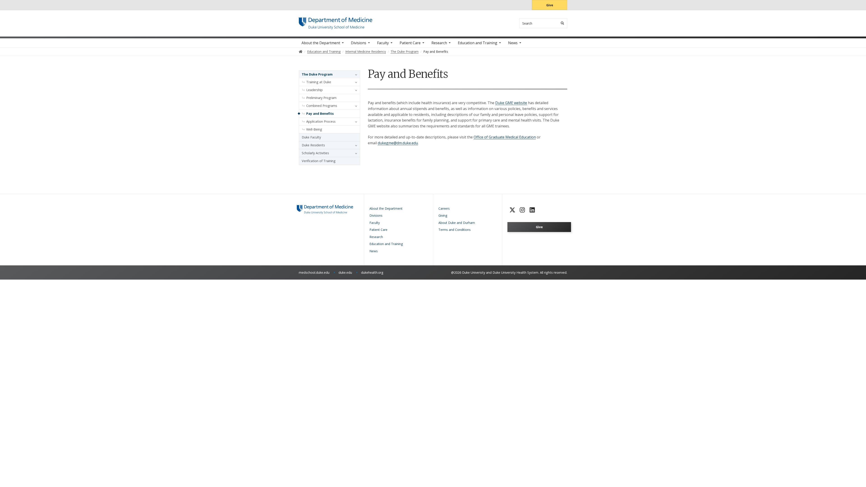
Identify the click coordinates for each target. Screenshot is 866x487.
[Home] (335, 21)
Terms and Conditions (454, 229)
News (513, 42)
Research (439, 42)
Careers (444, 208)
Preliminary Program (321, 98)
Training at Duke (318, 82)
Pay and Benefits (320, 113)
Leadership (314, 90)
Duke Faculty (311, 137)
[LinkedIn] (532, 210)
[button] (355, 74)
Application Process (321, 121)
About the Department (321, 42)
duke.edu (345, 272)
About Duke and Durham (456, 223)
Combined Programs (321, 105)
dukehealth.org (372, 272)
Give (549, 5)
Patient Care (410, 42)
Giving (442, 215)
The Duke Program (317, 74)
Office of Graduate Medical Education (505, 137)
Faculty (383, 42)
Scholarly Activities (315, 153)
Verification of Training (319, 161)
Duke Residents (313, 145)
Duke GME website (511, 102)
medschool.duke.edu (314, 272)
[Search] (562, 23)
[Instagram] (522, 210)
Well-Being (314, 129)
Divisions (358, 42)
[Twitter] (512, 210)
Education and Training (477, 42)
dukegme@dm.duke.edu (398, 142)
